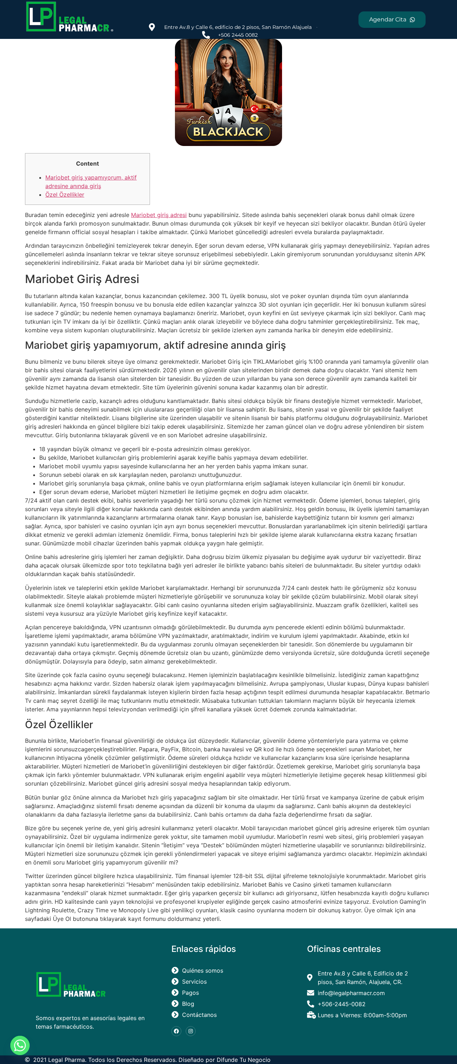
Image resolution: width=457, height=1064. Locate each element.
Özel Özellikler (64, 194)
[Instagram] (191, 1031)
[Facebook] (176, 1031)
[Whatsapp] (20, 1045)
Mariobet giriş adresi (159, 214)
